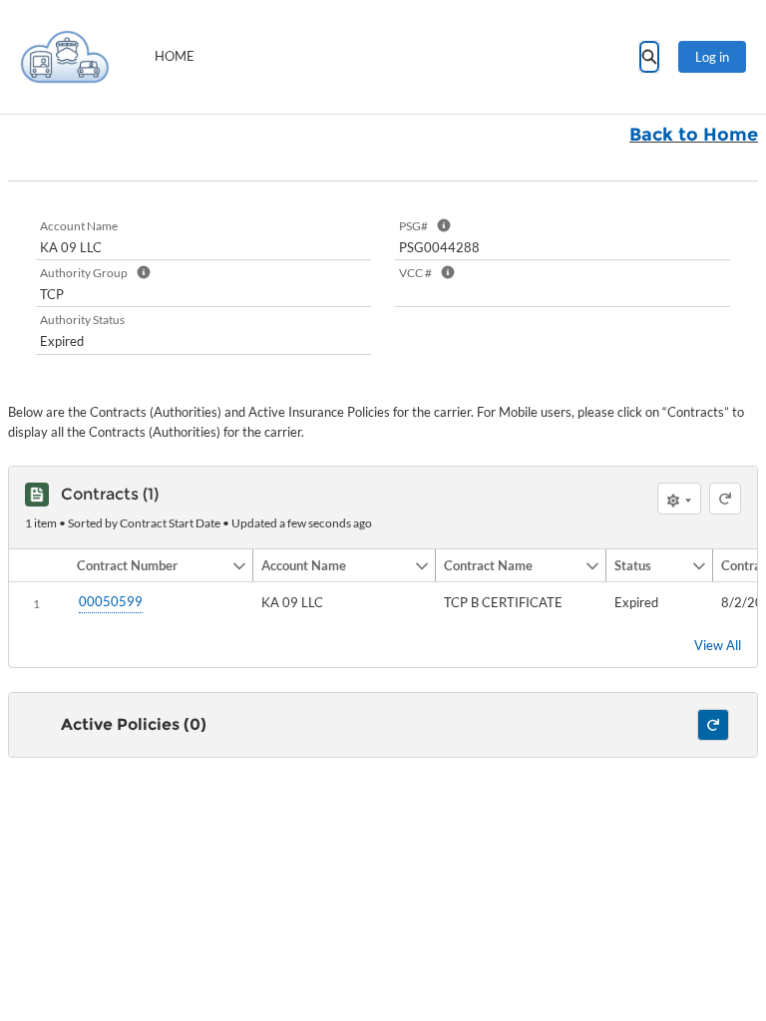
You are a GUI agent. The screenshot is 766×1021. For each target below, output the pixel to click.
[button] (150, 565)
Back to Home (693, 135)
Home (174, 56)
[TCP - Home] (65, 57)
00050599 (111, 601)
